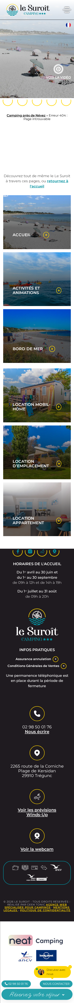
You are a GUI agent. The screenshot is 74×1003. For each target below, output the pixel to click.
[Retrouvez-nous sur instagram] (37, 101)
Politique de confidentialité (45, 910)
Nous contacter (56, 984)
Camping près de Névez (26, 115)
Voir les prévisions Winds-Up (37, 812)
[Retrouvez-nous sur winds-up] (52, 101)
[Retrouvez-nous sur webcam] (66, 101)
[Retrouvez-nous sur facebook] (22, 101)
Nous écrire (37, 731)
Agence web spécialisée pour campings (36, 906)
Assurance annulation (33, 659)
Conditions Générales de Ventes (33, 666)
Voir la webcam (37, 849)
